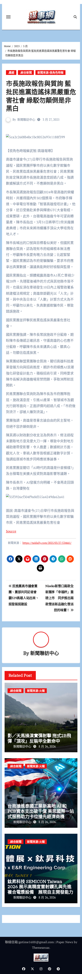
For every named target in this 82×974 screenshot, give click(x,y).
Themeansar (40, 947)
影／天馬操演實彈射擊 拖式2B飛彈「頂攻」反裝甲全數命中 (39, 738)
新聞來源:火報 (36, 690)
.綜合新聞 (26, 72)
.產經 (11, 72)
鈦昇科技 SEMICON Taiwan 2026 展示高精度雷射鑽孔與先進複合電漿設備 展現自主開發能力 (40, 886)
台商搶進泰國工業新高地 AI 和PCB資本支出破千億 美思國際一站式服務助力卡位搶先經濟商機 (41, 811)
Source (11, 531)
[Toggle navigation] (8, 16)
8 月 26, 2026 (47, 746)
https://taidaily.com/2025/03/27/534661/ (46, 543)
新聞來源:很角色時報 (50, 72)
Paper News (64, 942)
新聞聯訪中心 (26, 119)
